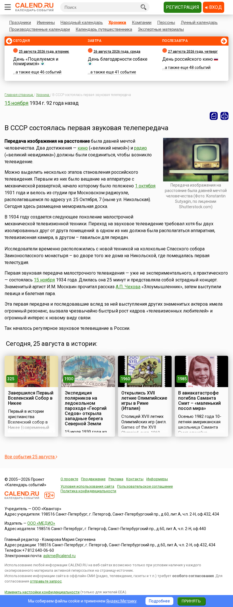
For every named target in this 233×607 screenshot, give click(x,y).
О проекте (69, 479)
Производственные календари (39, 29)
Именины (46, 22)
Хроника (117, 22)
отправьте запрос (46, 581)
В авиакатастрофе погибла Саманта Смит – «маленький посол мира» (199, 400)
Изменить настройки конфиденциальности (42, 592)
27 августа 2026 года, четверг (193, 52)
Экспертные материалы (161, 29)
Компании (141, 22)
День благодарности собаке (117, 59)
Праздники (20, 22)
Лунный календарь (199, 22)
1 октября (145, 186)
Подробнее (159, 601)
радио (140, 148)
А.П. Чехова (128, 286)
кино (83, 148)
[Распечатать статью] (224, 116)
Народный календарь (82, 22)
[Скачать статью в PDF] (214, 116)
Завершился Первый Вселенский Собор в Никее (30, 398)
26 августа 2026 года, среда (116, 52)
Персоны (166, 22)
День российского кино (187, 59)
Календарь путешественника (104, 29)
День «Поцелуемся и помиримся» (35, 61)
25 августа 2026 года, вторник (44, 52)
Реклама (116, 479)
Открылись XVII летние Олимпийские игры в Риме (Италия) (144, 400)
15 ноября (16, 103)
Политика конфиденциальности (88, 491)
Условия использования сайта (87, 486)
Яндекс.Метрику (121, 601)
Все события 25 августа (30, 456)
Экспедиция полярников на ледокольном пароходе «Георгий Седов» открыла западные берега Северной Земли (86, 408)
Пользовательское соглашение (145, 486)
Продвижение (93, 479)
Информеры (157, 479)
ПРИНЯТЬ (191, 601)
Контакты (134, 479)
